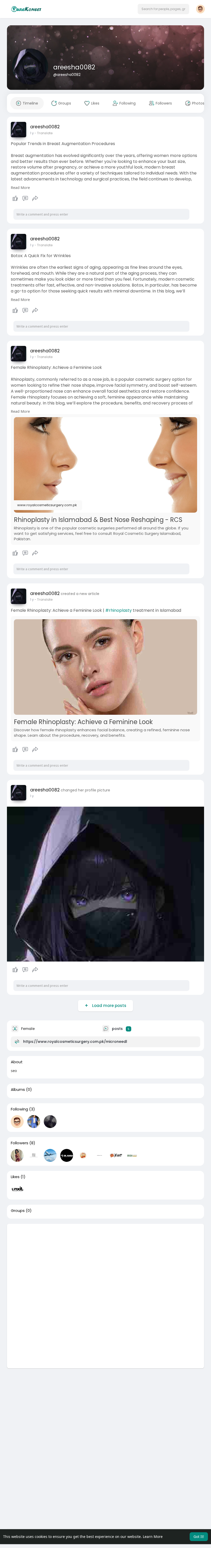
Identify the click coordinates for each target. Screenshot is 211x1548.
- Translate (43, 133)
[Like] (25, 198)
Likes (15, 1177)
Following (19, 1109)
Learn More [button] (153, 1536)
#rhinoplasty (118, 610)
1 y (32, 133)
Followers (19, 1143)
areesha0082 (74, 67)
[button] (163, 9)
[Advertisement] (105, 1260)
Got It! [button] (199, 1536)
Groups (18, 1211)
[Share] (35, 198)
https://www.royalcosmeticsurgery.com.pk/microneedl (75, 1041)
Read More (20, 187)
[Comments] (25, 198)
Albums (18, 1089)
